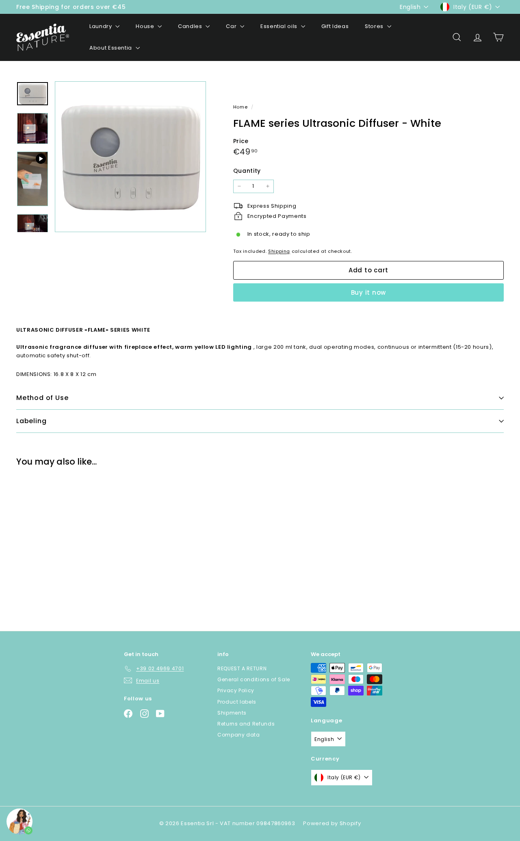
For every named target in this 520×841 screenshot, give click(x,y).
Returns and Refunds (246, 723)
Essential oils (279, 26)
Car (232, 26)
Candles (191, 26)
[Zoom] (130, 157)
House (146, 26)
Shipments (232, 712)
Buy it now (368, 292)
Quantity (247, 171)
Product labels (236, 701)
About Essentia (111, 48)
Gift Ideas (335, 26)
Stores (375, 26)
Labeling (31, 421)
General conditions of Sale (253, 679)
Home (241, 107)
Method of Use (42, 397)
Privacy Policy (235, 690)
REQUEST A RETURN (241, 668)
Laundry (101, 26)
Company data (238, 734)
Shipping (279, 251)
